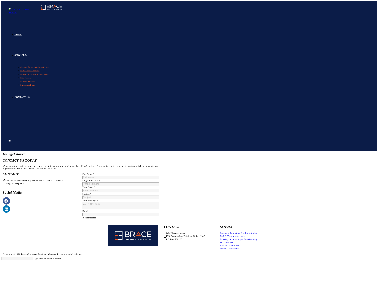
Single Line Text (91, 180)
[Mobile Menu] (9, 141)
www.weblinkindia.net (71, 254)
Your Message (90, 200)
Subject (87, 194)
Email (85, 211)
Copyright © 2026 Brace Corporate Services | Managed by (31, 254)
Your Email (88, 187)
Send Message (89, 218)
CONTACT (172, 227)
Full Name (88, 174)
